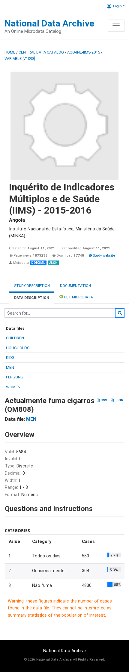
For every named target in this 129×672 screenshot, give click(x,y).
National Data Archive (49, 23)
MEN (10, 367)
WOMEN (13, 387)
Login (117, 6)
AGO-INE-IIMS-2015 (83, 52)
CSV (103, 400)
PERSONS (14, 377)
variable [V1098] (19, 58)
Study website (103, 255)
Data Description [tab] (31, 298)
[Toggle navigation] (116, 26)
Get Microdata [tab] (78, 297)
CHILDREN (15, 338)
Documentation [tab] (75, 286)
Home (9, 52)
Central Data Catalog (41, 52)
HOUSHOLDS (18, 348)
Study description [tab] (32, 286)
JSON (118, 400)
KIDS (10, 357)
